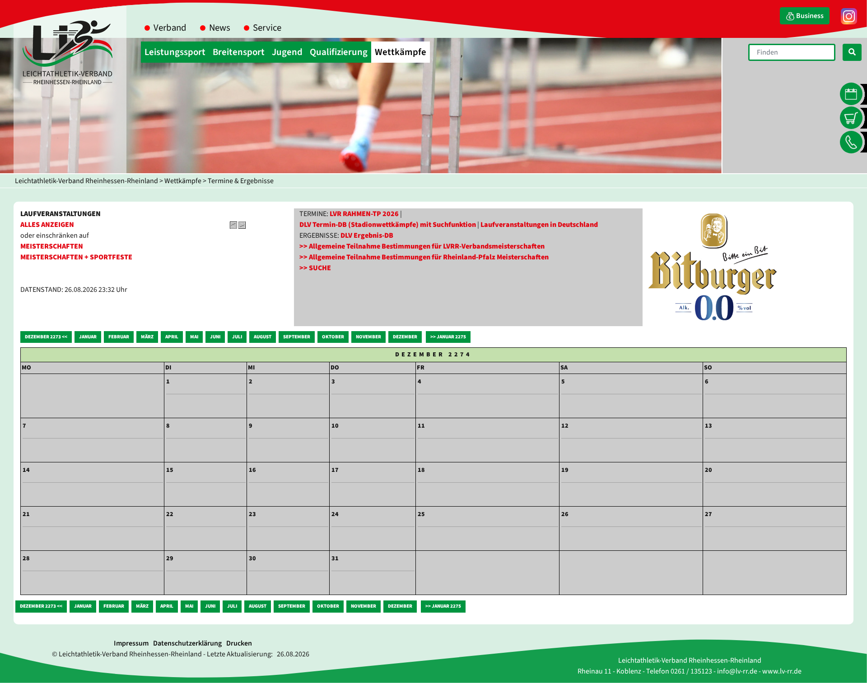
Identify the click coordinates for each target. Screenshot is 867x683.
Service (267, 27)
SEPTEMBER (296, 336)
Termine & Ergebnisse (241, 181)
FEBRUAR (118, 336)
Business (809, 16)
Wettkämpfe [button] (400, 52)
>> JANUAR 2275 (448, 336)
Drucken (239, 643)
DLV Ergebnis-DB (366, 235)
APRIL (171, 336)
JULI (237, 336)
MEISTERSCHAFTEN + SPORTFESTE (76, 257)
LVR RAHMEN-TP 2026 (364, 214)
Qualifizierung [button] (339, 52)
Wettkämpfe (182, 181)
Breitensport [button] (239, 52)
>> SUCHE (315, 268)
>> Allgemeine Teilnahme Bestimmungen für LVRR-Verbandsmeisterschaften (422, 246)
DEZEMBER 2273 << (46, 336)
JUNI (215, 336)
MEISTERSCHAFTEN (51, 246)
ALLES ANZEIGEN (47, 225)
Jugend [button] (287, 52)
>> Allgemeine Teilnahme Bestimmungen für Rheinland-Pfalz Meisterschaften (424, 257)
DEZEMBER (405, 336)
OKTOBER (333, 336)
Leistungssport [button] (174, 52)
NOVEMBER (368, 336)
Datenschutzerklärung (187, 643)
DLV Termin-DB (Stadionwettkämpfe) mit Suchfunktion (387, 225)
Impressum (131, 643)
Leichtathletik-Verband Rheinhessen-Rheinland (86, 181)
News (219, 27)
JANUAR (88, 336)
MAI (194, 336)
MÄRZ (147, 336)
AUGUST (262, 336)
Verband (170, 27)
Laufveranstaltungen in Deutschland (539, 225)
